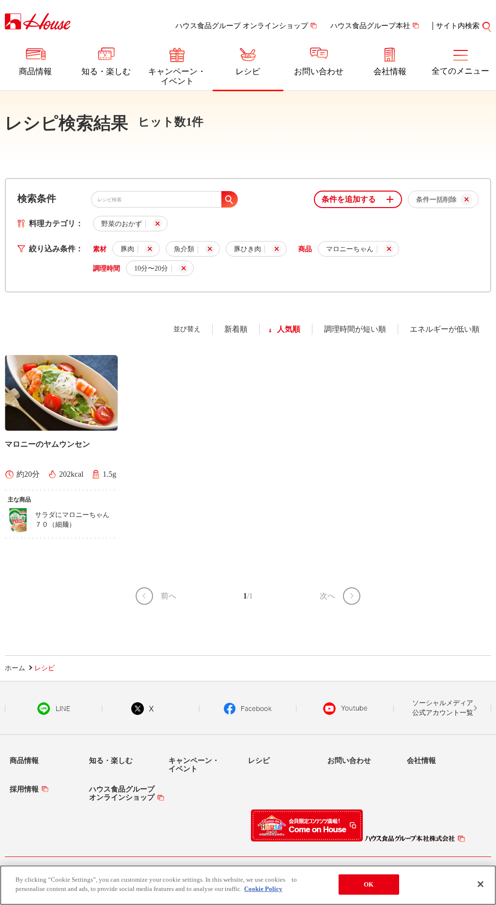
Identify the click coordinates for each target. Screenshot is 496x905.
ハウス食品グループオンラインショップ (122, 793)
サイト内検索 (458, 26)
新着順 (236, 329)
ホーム (15, 668)
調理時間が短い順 (355, 329)
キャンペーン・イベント (177, 76)
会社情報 (389, 71)
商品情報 (35, 71)
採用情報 (24, 789)
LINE (53, 708)
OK (368, 884)
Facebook (248, 708)
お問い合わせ (318, 71)
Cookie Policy (263, 888)
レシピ (247, 71)
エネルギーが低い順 (445, 329)
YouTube (345, 708)
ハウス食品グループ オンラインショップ (241, 26)
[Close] (480, 884)
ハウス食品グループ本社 (370, 26)
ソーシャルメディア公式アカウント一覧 (442, 707)
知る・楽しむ (106, 71)
